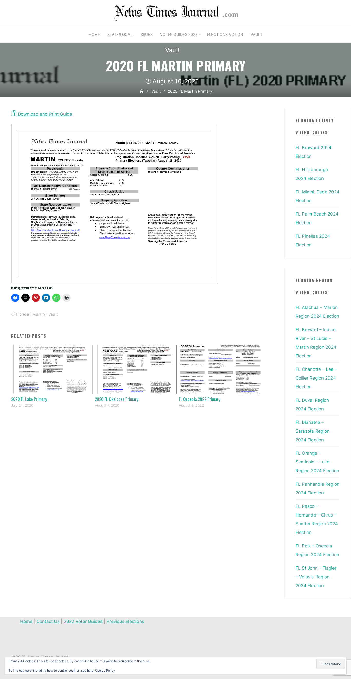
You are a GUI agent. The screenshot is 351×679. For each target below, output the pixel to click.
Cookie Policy (105, 670)
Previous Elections (125, 621)
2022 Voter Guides (83, 621)
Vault (172, 50)
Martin (38, 314)
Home (26, 621)
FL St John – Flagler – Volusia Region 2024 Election (315, 576)
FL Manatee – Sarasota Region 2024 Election (312, 431)
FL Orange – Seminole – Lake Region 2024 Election (317, 462)
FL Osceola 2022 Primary (199, 399)
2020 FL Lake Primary (29, 399)
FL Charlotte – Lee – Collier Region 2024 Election (316, 378)
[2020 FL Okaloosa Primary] (137, 369)
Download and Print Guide (44, 114)
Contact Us (48, 621)
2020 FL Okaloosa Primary (116, 399)
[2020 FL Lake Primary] (53, 369)
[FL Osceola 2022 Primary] (221, 369)
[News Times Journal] (175, 12)
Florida (22, 314)
